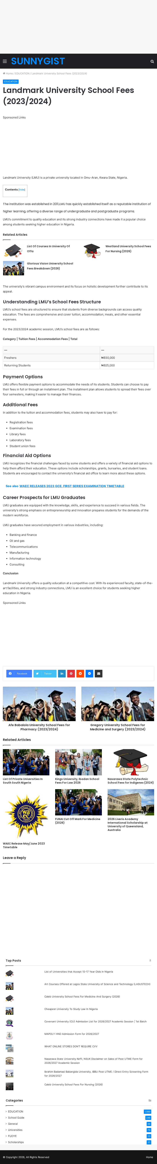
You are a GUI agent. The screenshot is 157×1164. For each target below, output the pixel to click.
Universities (15, 1129)
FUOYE (12, 1136)
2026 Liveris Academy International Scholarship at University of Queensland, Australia (128, 824)
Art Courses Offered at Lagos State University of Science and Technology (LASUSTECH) (97, 984)
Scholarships (16, 1142)
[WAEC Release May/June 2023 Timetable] (26, 814)
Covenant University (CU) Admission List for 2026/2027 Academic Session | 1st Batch (95, 1021)
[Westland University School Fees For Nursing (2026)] (92, 251)
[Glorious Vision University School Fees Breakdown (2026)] (13, 268)
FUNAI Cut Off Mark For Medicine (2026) (77, 821)
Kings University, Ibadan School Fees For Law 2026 (77, 781)
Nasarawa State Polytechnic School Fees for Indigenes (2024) (131, 781)
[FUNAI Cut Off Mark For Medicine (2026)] (78, 802)
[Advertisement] (78, 27)
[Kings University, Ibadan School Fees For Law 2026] (78, 762)
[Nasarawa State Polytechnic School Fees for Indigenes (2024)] (131, 762)
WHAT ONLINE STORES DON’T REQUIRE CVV (70, 1046)
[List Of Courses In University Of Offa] (13, 251)
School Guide (16, 1117)
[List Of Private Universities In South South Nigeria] (26, 762)
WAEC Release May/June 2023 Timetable (24, 845)
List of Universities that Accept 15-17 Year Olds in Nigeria (78, 971)
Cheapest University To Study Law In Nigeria (71, 1008)
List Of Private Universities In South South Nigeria (23, 781)
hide (21, 189)
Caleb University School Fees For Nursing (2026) (73, 1084)
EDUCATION (22, 73)
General (13, 1123)
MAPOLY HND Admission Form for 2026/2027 (71, 1033)
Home (9, 73)
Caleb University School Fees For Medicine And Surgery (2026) (82, 996)
